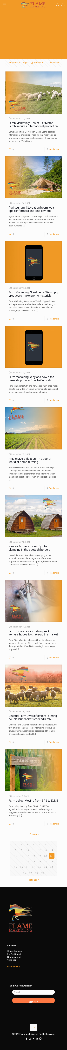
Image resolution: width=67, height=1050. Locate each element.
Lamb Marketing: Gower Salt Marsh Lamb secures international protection (33, 124)
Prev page (34, 834)
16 (21, 856)
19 (39, 856)
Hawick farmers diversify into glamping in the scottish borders (29, 548)
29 (15, 867)
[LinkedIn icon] (37, 1038)
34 (45, 867)
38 (36, 873)
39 (42, 873)
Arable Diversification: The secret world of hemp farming (30, 460)
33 (39, 867)
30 (21, 867)
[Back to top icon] (33, 1027)
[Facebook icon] (27, 1038)
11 (33, 850)
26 (39, 861)
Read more (54, 149)
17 (27, 856)
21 (51, 856)
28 (51, 861)
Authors (37, 62)
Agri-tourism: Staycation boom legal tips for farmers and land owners (31, 209)
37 (30, 873)
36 (24, 873)
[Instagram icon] (40, 1038)
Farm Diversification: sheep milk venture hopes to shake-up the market (33, 632)
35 (51, 867)
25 (33, 861)
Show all (55, 62)
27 (45, 861)
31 (27, 867)
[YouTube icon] (33, 1038)
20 (45, 856)
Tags (24, 62)
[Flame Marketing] (33, 5)
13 (45, 850)
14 (51, 850)
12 (39, 850)
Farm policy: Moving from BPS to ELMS (33, 800)
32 (33, 867)
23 (21, 861)
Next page (32, 880)
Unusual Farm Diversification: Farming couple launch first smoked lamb (33, 717)
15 (15, 856)
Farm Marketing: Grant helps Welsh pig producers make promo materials (33, 294)
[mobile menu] (4, 5)
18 (33, 856)
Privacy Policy (13, 966)
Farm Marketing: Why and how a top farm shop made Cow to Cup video (31, 378)
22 (15, 861)
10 (27, 850)
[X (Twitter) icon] (30, 1038)
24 (27, 861)
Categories (13, 62)
